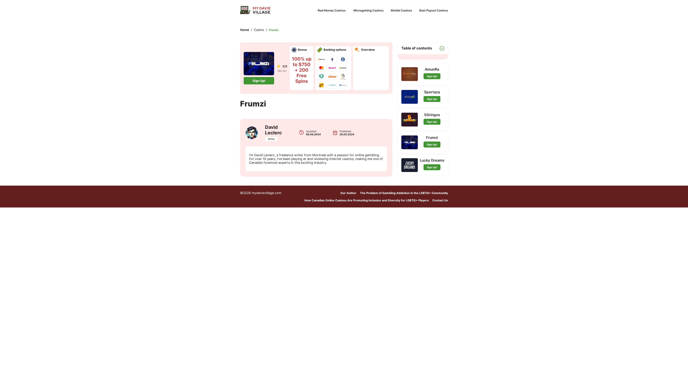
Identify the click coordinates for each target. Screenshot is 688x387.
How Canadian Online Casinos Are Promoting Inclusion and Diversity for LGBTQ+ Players (366, 200)
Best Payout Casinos (433, 10)
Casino (259, 30)
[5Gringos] (409, 119)
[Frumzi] (409, 142)
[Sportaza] (409, 97)
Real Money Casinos (332, 10)
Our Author (348, 193)
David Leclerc (273, 129)
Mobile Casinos (401, 10)
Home (244, 30)
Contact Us (440, 200)
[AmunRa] (409, 74)
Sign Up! (259, 81)
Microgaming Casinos (368, 10)
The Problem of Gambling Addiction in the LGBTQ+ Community (404, 193)
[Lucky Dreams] (409, 165)
